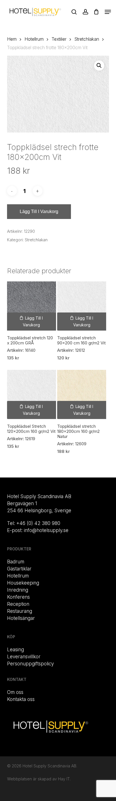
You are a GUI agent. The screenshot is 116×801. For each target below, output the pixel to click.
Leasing (15, 649)
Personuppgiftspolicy (30, 664)
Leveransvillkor (24, 656)
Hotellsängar (21, 618)
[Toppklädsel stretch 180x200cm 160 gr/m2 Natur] (81, 394)
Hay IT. (64, 778)
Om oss (15, 692)
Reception (18, 604)
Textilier (59, 39)
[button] (108, 12)
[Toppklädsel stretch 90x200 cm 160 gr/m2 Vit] (81, 306)
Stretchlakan (86, 39)
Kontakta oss (21, 699)
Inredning (17, 590)
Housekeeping (23, 583)
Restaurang (19, 611)
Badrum (15, 562)
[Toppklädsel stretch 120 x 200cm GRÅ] (31, 306)
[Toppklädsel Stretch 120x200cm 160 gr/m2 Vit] (31, 394)
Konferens (18, 597)
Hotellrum (34, 39)
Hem (12, 39)
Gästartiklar (19, 569)
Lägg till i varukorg (39, 211)
